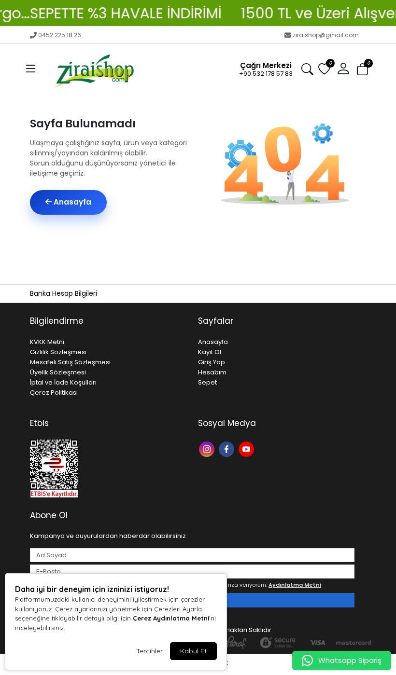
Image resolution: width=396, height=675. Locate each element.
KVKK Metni (47, 341)
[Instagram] (208, 448)
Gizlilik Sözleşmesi (58, 352)
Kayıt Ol (209, 352)
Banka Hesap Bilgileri (63, 293)
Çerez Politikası (54, 392)
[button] (31, 69)
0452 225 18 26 (59, 35)
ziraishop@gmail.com (326, 35)
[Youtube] (247, 448)
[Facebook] (228, 448)
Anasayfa (71, 202)
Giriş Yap (211, 362)
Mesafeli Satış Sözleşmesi (70, 362)
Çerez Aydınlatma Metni (171, 618)
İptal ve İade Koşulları (63, 382)
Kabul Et (193, 651)
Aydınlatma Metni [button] (295, 585)
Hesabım (212, 372)
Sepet (207, 382)
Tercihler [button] (149, 651)
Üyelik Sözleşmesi (58, 372)
